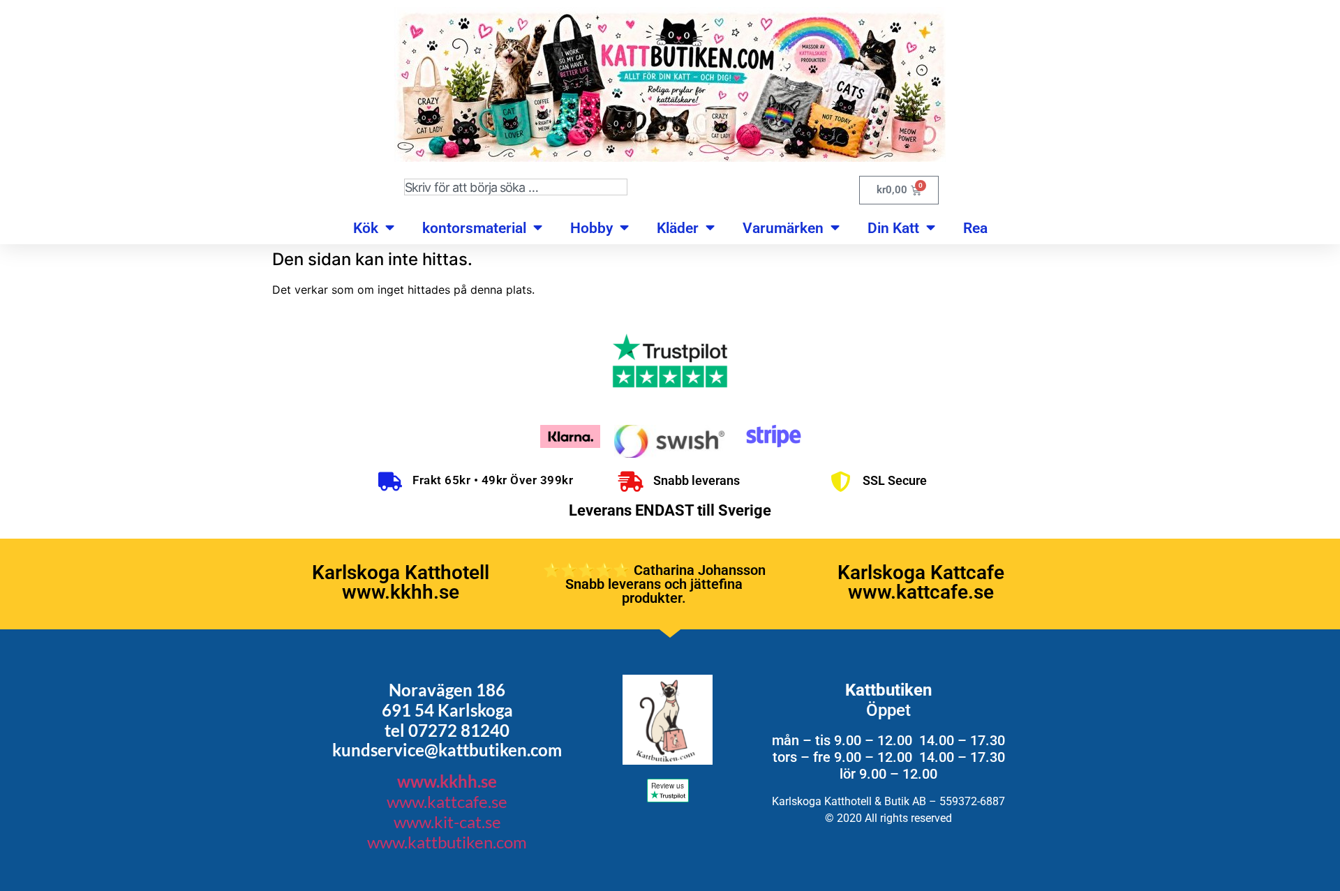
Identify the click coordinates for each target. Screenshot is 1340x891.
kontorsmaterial (474, 228)
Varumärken (783, 228)
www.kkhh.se (447, 781)
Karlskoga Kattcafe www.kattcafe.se (921, 582)
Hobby (591, 228)
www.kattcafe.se (447, 801)
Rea (975, 228)
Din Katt (893, 228)
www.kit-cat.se (447, 821)
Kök (365, 228)
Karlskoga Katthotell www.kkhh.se (400, 582)
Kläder (678, 228)
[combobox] (515, 187)
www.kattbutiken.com (447, 842)
